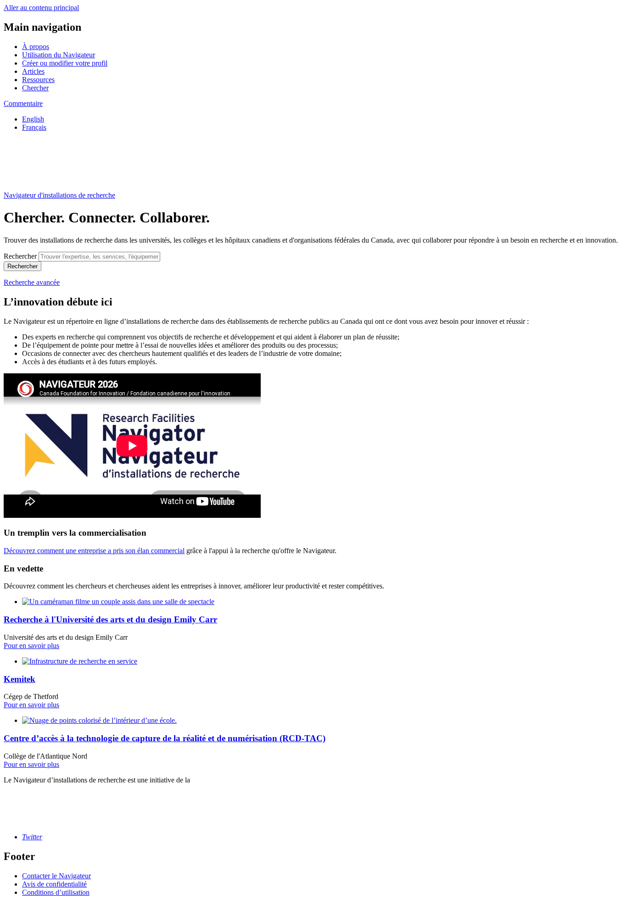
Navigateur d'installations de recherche (59, 195)
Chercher (35, 88)
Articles (33, 71)
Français (34, 127)
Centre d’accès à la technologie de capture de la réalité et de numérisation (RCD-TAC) (164, 738)
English (33, 119)
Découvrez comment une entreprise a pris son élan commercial (94, 551)
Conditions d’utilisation (56, 892)
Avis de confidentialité (54, 884)
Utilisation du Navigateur (58, 55)
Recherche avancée (32, 282)
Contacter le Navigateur (56, 876)
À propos (35, 46)
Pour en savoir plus (31, 645)
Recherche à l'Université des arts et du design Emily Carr (110, 619)
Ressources (38, 79)
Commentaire (23, 103)
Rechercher (20, 256)
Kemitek (19, 679)
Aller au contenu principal (41, 7)
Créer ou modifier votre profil (64, 63)
